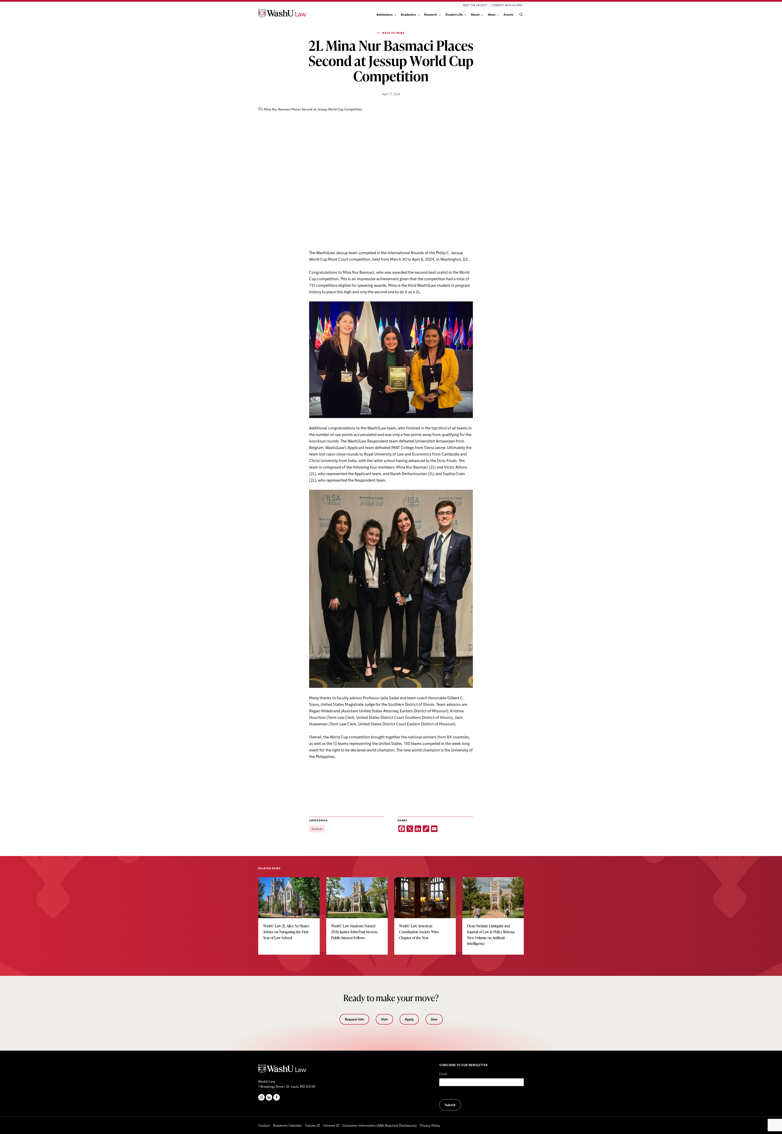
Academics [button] (408, 14)
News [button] (491, 14)
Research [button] (430, 14)
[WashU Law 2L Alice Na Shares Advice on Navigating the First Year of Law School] (289, 913)
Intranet (329, 1125)
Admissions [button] (385, 14)
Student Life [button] (454, 14)
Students (317, 829)
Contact (264, 1125)
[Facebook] (276, 1097)
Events (508, 14)
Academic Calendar (287, 1125)
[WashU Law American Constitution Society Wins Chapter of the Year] (425, 913)
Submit (450, 1104)
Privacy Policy (430, 1125)
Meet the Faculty (475, 5)
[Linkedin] (269, 1097)
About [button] (475, 14)
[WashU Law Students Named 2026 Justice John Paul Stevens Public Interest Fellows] (357, 913)
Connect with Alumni (507, 5)
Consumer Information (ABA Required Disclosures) (380, 1125)
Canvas (310, 1125)
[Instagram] (261, 1097)
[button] (520, 14)
